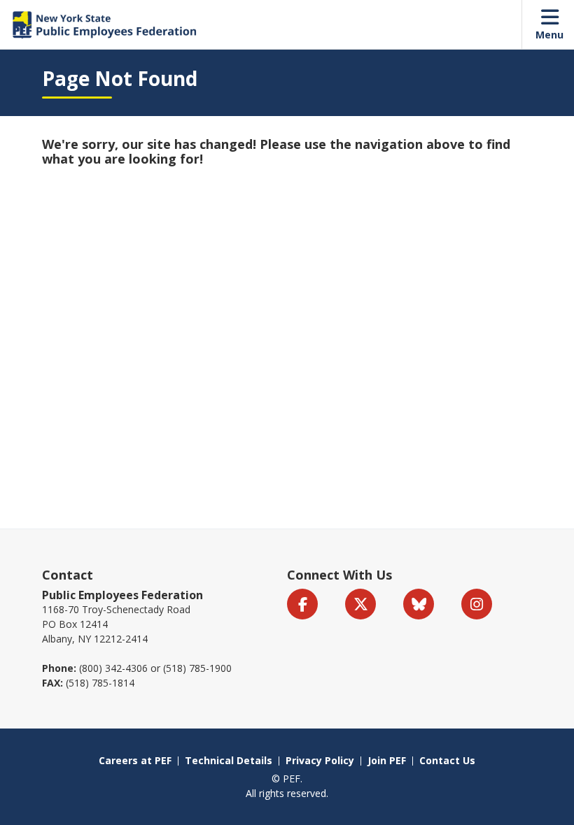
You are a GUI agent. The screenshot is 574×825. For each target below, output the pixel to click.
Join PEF (387, 760)
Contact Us (447, 760)
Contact (67, 574)
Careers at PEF (135, 760)
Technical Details (228, 760)
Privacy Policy (320, 760)
